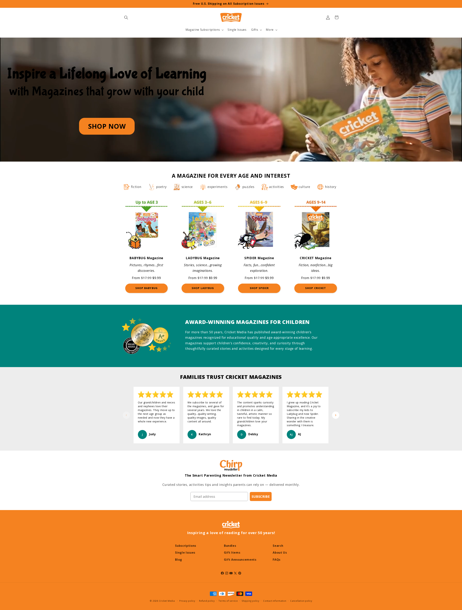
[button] (126, 17)
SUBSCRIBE (261, 496)
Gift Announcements (240, 560)
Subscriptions (185, 546)
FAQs (276, 560)
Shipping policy (250, 600)
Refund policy (207, 600)
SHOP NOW (107, 126)
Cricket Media (167, 600)
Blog (178, 560)
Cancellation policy (301, 600)
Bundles (230, 546)
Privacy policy (187, 600)
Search (278, 546)
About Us (280, 553)
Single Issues (185, 553)
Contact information (274, 600)
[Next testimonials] (335, 415)
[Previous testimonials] (126, 415)
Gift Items (232, 553)
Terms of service (228, 600)
